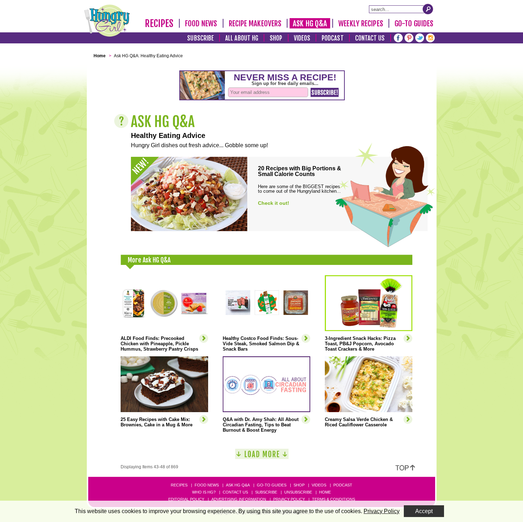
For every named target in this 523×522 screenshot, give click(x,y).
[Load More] (262, 457)
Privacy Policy (289, 499)
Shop (276, 38)
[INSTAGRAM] (430, 37)
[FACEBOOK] (398, 37)
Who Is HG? (204, 492)
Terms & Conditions (333, 499)
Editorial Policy (186, 499)
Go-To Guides (414, 23)
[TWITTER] (419, 37)
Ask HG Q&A (310, 23)
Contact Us (370, 38)
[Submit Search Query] (428, 9)
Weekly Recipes (360, 23)
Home (325, 492)
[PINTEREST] (409, 37)
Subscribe (200, 38)
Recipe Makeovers (255, 23)
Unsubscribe (298, 492)
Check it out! (273, 203)
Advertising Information (238, 499)
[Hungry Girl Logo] (107, 21)
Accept (424, 511)
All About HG (241, 38)
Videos (302, 38)
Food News (201, 23)
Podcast (333, 38)
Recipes (159, 23)
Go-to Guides (271, 485)
